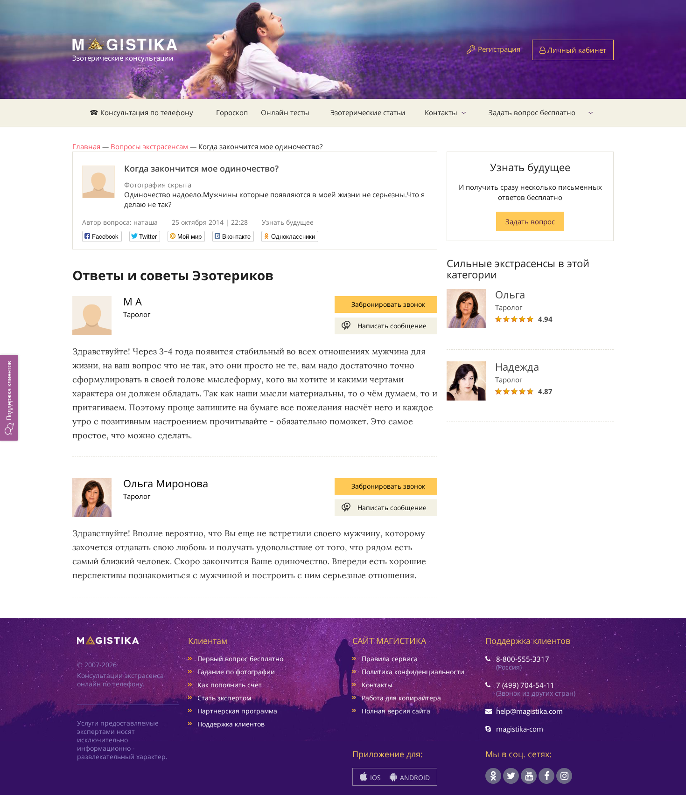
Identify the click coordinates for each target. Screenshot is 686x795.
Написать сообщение (392, 325)
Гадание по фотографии (236, 671)
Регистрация (499, 49)
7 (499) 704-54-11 (525, 685)
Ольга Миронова (165, 483)
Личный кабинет (576, 50)
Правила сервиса (390, 658)
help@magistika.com (529, 711)
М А (132, 301)
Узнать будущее (288, 222)
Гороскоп (232, 112)
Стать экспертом (224, 697)
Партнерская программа (237, 710)
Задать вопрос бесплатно (532, 112)
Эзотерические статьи (368, 112)
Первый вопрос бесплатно (240, 658)
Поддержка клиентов (231, 723)
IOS (374, 777)
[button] (9, 397)
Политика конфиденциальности (413, 671)
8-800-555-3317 (522, 659)
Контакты (441, 112)
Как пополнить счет (229, 684)
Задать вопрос (530, 221)
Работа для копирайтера (401, 697)
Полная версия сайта (396, 710)
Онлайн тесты (285, 112)
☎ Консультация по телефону (141, 112)
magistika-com (519, 728)
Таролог (136, 314)
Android (414, 777)
